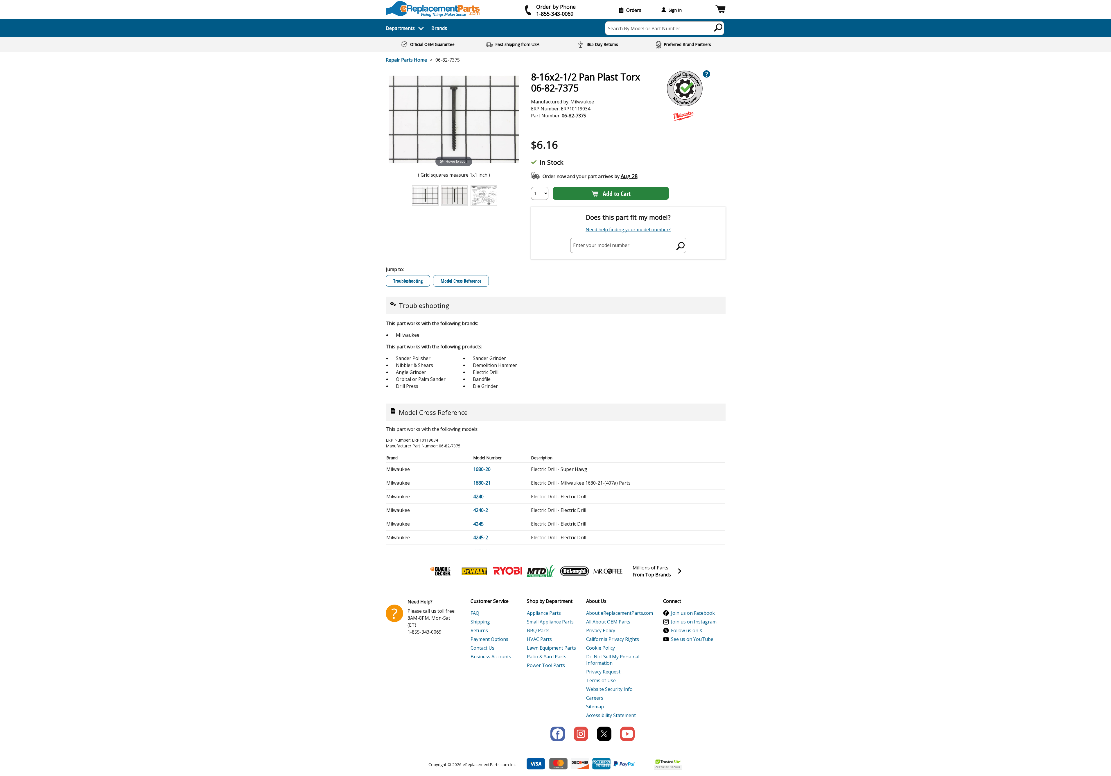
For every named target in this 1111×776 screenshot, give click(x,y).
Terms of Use (601, 680)
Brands (439, 28)
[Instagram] (581, 734)
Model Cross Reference (461, 281)
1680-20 (482, 469)
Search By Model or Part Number (644, 28)
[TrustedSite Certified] (668, 764)
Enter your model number (601, 245)
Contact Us (482, 648)
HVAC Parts (539, 639)
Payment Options (489, 639)
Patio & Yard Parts (546, 656)
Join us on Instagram (694, 622)
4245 (478, 524)
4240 (478, 496)
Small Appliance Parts (550, 622)
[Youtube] (627, 734)
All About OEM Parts (608, 622)
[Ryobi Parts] (507, 571)
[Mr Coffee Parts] (607, 571)
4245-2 (480, 537)
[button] (720, 10)
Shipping (480, 622)
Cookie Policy (600, 648)
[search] (718, 27)
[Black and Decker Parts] (440, 571)
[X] (604, 734)
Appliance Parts (544, 613)
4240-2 (480, 510)
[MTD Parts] (541, 571)
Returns (479, 630)
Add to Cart (617, 193)
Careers (594, 698)
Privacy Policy (600, 630)
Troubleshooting (408, 281)
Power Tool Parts (546, 665)
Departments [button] (400, 28)
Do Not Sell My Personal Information (612, 659)
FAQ (475, 613)
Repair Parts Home (406, 60)
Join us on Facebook (693, 613)
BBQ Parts (538, 630)
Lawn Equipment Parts (551, 648)
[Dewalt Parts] (474, 571)
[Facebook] (557, 734)
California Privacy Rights (612, 639)
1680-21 (482, 483)
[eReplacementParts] (433, 9)
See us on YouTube (692, 639)
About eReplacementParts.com (619, 613)
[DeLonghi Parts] (574, 571)
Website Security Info (609, 689)
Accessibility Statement (611, 715)
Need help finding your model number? (628, 229)
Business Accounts (491, 656)
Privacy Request (603, 672)
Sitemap (595, 706)
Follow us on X (686, 630)
